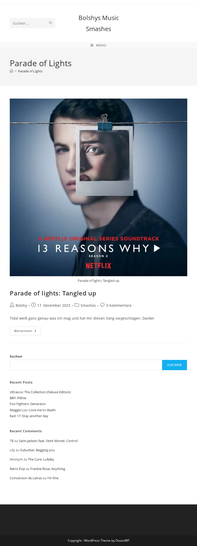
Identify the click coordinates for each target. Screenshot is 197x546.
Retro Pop (17, 468)
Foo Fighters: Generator (28, 403)
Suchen (16, 356)
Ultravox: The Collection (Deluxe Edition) (40, 392)
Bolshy (21, 305)
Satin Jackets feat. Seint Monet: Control (48, 440)
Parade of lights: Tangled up (53, 293)
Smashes (88, 305)
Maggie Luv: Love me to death (33, 410)
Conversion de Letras (26, 478)
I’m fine (52, 478)
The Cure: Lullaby (41, 459)
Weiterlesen (27, 331)
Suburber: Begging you (37, 450)
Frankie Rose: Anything (47, 468)
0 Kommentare (119, 305)
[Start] (11, 71)
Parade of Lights (30, 71)
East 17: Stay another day (29, 416)
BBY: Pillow (18, 398)
